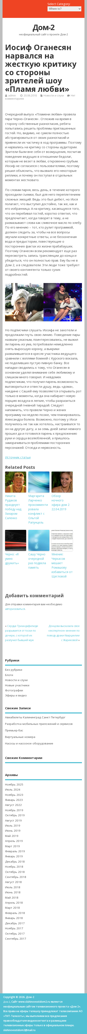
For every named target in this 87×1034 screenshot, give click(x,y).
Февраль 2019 (15, 851)
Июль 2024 (12, 789)
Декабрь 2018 (15, 861)
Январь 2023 (14, 800)
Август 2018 (13, 882)
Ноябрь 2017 (14, 928)
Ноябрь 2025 (14, 784)
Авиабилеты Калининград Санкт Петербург (35, 717)
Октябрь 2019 (15, 815)
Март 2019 (12, 846)
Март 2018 (12, 908)
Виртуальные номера (20, 737)
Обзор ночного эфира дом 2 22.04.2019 (60, 502)
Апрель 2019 (14, 841)
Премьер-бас (14, 730)
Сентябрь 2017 (15, 938)
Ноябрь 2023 (14, 795)
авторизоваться (15, 609)
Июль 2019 (12, 825)
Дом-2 (43, 27)
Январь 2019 (14, 856)
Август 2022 (13, 805)
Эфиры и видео (16, 695)
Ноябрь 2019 (14, 810)
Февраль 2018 (15, 913)
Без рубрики (13, 670)
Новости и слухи (54, 95)
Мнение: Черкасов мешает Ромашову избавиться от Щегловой (62, 565)
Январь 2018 (14, 918)
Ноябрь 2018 (14, 866)
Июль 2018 (12, 887)
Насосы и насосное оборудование (29, 743)
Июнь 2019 (12, 830)
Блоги (9, 675)
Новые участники (17, 685)
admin (12, 95)
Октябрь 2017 (15, 933)
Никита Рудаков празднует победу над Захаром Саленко (13, 507)
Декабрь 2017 (15, 923)
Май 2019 (11, 836)
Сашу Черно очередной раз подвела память (37, 560)
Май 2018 (11, 897)
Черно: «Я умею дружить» (12, 558)
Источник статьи (18, 457)
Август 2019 (13, 820)
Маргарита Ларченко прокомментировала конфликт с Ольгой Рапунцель (38, 509)
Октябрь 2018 (15, 872)
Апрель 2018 (14, 902)
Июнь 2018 (12, 892)
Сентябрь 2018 (15, 877)
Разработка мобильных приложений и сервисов (39, 724)
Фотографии (14, 690)
